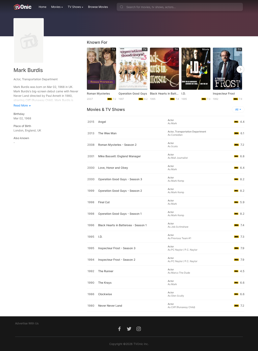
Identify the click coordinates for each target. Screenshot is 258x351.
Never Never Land (110, 305)
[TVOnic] (22, 7)
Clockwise (105, 294)
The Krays (105, 282)
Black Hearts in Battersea (164, 93)
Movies (55, 6)
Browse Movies (98, 6)
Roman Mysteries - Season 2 (117, 144)
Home (42, 6)
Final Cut (104, 202)
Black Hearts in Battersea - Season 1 (122, 225)
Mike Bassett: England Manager (119, 156)
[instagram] (138, 331)
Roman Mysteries (98, 93)
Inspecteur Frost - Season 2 (116, 259)
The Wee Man (107, 133)
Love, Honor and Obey (113, 167)
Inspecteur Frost (224, 93)
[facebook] (119, 331)
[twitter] (129, 331)
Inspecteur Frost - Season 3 (116, 248)
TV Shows (74, 6)
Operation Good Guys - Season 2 (120, 190)
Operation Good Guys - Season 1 (120, 213)
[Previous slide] (91, 69)
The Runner (105, 271)
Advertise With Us (26, 323)
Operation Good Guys (133, 93)
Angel (102, 121)
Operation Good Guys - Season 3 (120, 179)
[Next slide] (240, 69)
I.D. (183, 93)
